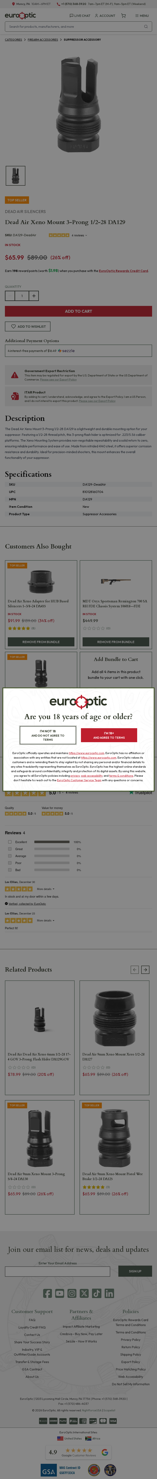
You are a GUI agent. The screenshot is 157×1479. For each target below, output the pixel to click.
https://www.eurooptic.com (86, 753)
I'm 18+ (109, 735)
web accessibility (91, 776)
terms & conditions (121, 776)
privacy (75, 776)
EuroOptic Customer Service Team (79, 780)
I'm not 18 (47, 735)
